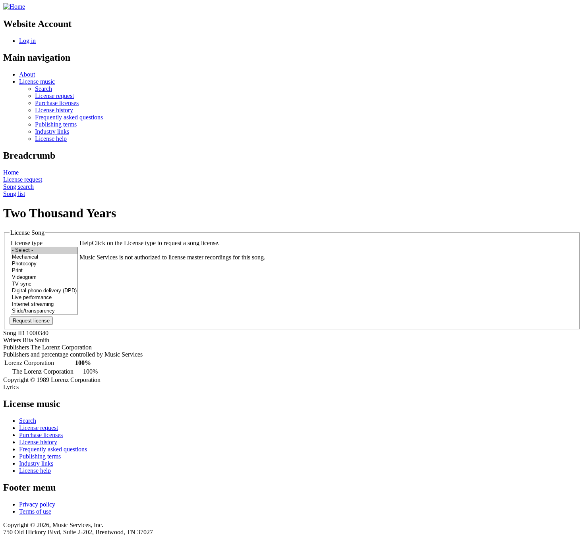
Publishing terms (56, 124)
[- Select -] (44, 250)
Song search (18, 186)
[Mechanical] (44, 257)
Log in (27, 40)
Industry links (52, 131)
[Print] (44, 270)
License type (27, 243)
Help (85, 243)
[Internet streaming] (44, 304)
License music (37, 81)
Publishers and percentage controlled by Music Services (73, 354)
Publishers (16, 347)
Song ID (14, 333)
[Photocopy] (44, 264)
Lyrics (11, 387)
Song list (14, 193)
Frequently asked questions (69, 117)
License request (54, 95)
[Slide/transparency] (44, 311)
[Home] (14, 6)
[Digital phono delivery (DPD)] (44, 291)
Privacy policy (37, 504)
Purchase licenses (57, 103)
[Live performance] (44, 297)
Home (11, 172)
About (27, 74)
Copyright (16, 379)
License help (51, 138)
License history (54, 110)
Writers (12, 340)
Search (43, 88)
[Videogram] (44, 277)
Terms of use (35, 511)
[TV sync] (44, 284)
